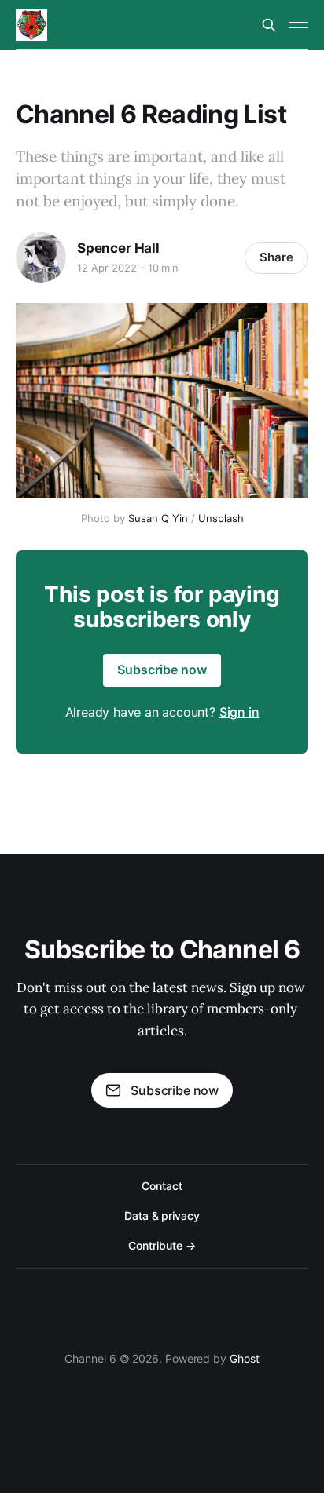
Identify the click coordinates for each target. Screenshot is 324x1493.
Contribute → (161, 1245)
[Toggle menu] (299, 25)
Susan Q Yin (158, 518)
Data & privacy (162, 1215)
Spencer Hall (118, 248)
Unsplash (221, 518)
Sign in (239, 712)
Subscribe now (162, 669)
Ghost (245, 1358)
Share (276, 257)
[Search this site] (269, 25)
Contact (162, 1185)
